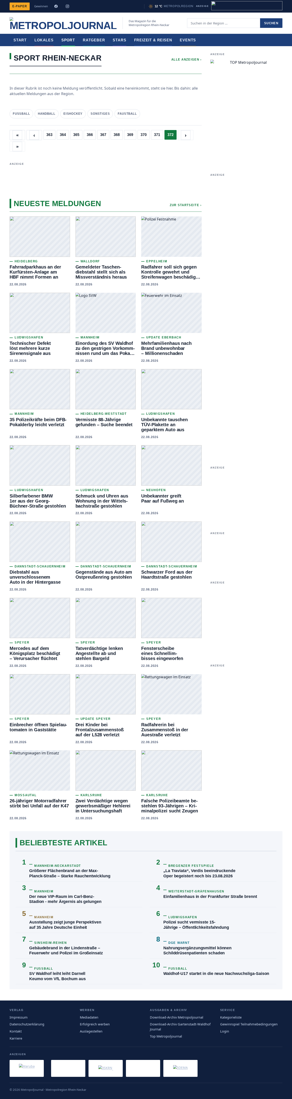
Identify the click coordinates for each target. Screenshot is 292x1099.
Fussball (21, 113)
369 (130, 135)
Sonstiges (100, 113)
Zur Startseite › (186, 205)
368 (117, 135)
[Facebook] (55, 6)
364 (63, 135)
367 (103, 135)
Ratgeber (94, 40)
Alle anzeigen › (186, 59)
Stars (119, 40)
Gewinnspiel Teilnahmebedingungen (249, 1024)
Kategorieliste (231, 1017)
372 (170, 135)
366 (90, 135)
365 (76, 135)
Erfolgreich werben (95, 1024)
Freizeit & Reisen (153, 40)
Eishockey (73, 113)
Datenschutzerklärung (27, 1024)
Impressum (19, 1017)
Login (224, 1031)
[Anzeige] (246, 5)
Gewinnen (41, 6)
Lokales (44, 40)
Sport (68, 40)
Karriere (16, 1038)
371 (157, 135)
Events (188, 40)
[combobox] (223, 23)
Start (20, 40)
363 (49, 135)
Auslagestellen (91, 1031)
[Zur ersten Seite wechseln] (17, 135)
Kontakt (16, 1031)
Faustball (127, 113)
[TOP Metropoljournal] (246, 109)
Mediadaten (89, 1017)
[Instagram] (67, 6)
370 (144, 135)
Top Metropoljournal (166, 1036)
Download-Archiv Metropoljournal (176, 1017)
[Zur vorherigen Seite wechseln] (34, 135)
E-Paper (19, 6)
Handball (46, 113)
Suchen (271, 23)
